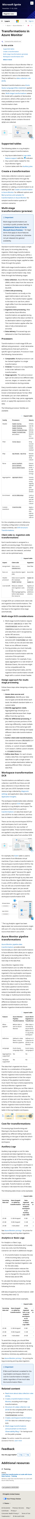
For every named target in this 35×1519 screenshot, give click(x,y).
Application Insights (9, 797)
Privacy (13, 1511)
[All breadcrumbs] (3, 25)
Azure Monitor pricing (13, 1230)
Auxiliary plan (27, 166)
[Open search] (26, 21)
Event (16, 856)
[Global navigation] (2, 21)
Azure (9, 25)
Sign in (31, 21)
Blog (27, 1508)
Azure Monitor (17, 25)
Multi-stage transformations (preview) (15, 54)
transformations (8, 812)
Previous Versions (18, 1508)
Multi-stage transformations (16, 93)
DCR (18, 804)
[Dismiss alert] (31, 3)
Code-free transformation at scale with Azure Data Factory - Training (17, 1475)
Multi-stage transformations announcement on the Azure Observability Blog (15, 1429)
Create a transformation (11, 51)
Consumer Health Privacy (10, 1513)
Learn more (18, 1441)
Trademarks (5, 1516)
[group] (17, 468)
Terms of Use (26, 1513)
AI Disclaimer (6, 1508)
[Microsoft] (17, 21)
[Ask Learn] (28, 25)
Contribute (5, 1511)
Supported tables (8, 49)
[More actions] (31, 25)
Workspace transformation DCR (13, 57)
